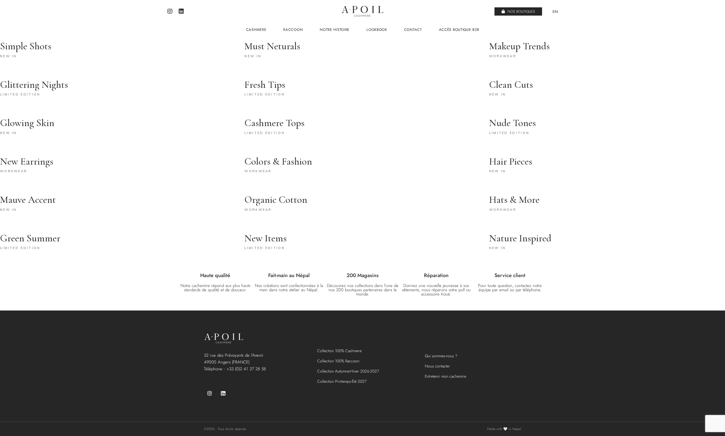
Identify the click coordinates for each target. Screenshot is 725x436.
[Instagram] (170, 11)
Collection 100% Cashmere (339, 351)
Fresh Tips (264, 85)
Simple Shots (25, 46)
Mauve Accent (28, 200)
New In (8, 56)
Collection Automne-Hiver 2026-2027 (348, 371)
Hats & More (514, 200)
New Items (265, 238)
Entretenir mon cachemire (445, 376)
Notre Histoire (334, 29)
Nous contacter (437, 366)
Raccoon (293, 29)
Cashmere (256, 29)
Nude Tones (512, 123)
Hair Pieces (510, 161)
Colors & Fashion (278, 161)
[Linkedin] (181, 11)
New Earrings (26, 161)
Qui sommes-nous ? (441, 356)
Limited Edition (20, 94)
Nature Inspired (520, 238)
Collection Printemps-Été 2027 (341, 381)
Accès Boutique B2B (459, 29)
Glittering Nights (34, 85)
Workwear (502, 56)
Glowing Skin (27, 123)
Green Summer (30, 238)
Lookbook (376, 29)
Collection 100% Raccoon (338, 361)
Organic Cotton (275, 200)
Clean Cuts (511, 85)
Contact (413, 29)
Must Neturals (272, 46)
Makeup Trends (519, 46)
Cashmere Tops (274, 123)
